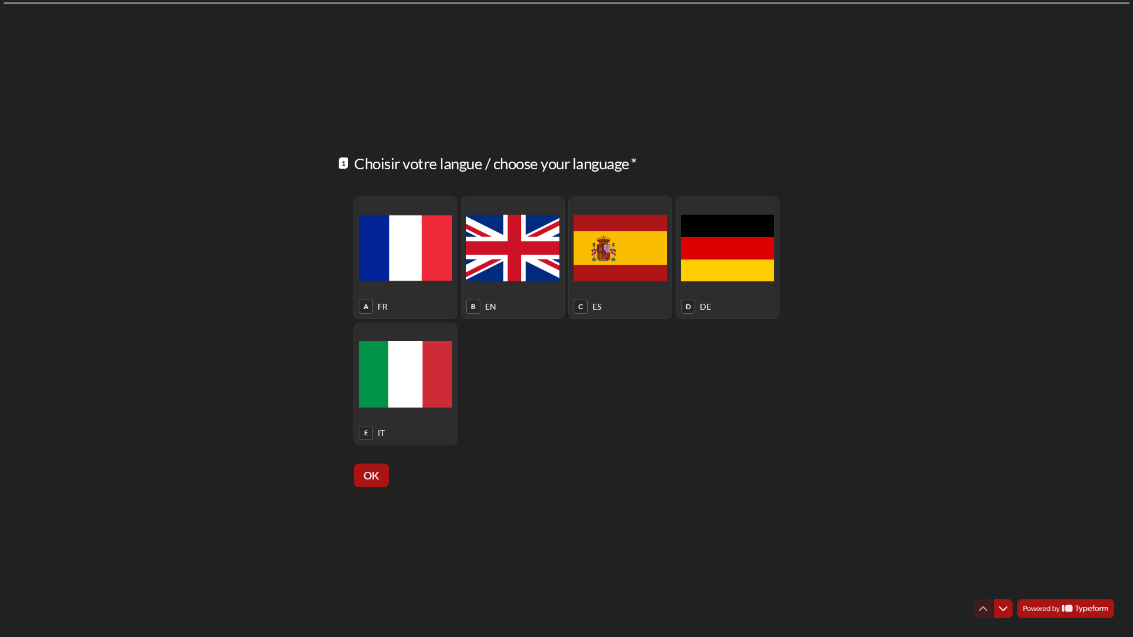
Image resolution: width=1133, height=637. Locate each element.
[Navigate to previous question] (983, 608)
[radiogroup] (566, 321)
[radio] (405, 257)
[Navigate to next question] (1003, 608)
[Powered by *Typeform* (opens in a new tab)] (1065, 608)
